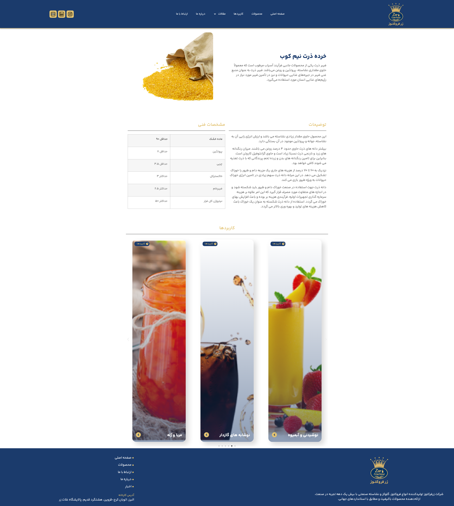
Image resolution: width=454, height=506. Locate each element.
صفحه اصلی (277, 14)
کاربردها (238, 14)
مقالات (222, 14)
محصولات (256, 14)
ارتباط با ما (182, 14)
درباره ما (200, 14)
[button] (128, 339)
